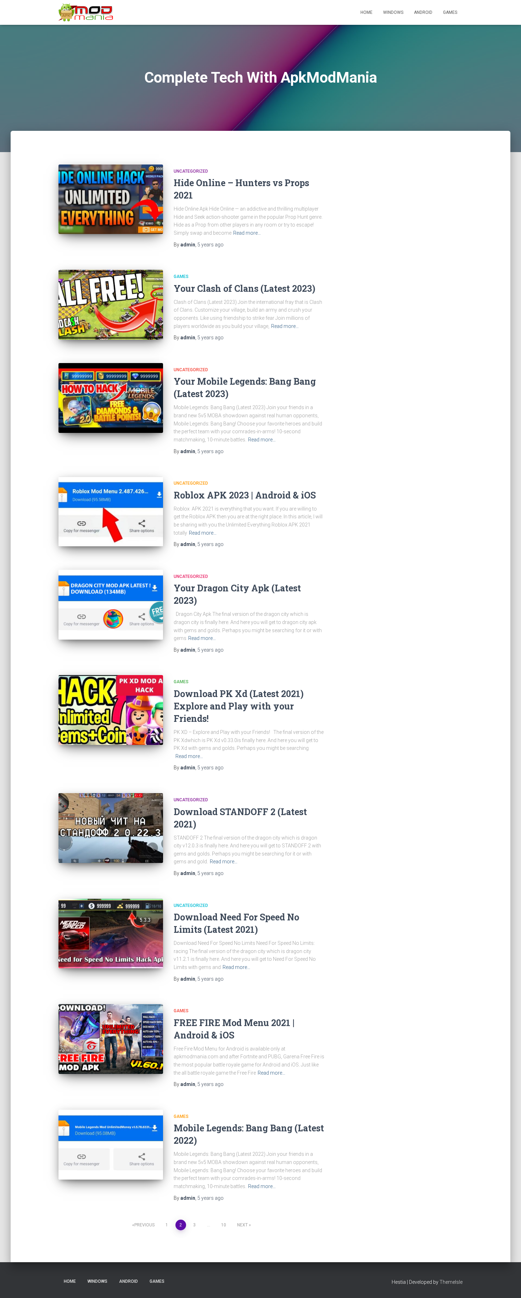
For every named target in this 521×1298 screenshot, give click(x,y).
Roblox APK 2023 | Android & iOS (245, 495)
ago (210, 244)
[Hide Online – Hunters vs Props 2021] (110, 199)
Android (423, 12)
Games (450, 12)
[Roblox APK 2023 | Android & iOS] (110, 511)
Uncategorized (191, 171)
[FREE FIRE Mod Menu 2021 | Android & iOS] (110, 1039)
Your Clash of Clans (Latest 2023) (244, 288)
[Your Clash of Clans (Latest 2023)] (110, 305)
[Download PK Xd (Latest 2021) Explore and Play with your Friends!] (110, 710)
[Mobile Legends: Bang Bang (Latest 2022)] (110, 1145)
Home (366, 12)
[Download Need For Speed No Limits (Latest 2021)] (110, 934)
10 (223, 1224)
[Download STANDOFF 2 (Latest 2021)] (110, 828)
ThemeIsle (451, 1282)
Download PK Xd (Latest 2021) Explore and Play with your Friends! (239, 706)
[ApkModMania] (86, 12)
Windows (393, 12)
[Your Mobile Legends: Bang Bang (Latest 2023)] (110, 398)
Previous (144, 1224)
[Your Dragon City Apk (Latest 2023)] (110, 605)
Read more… (247, 233)
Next (242, 1224)
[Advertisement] (416, 276)
